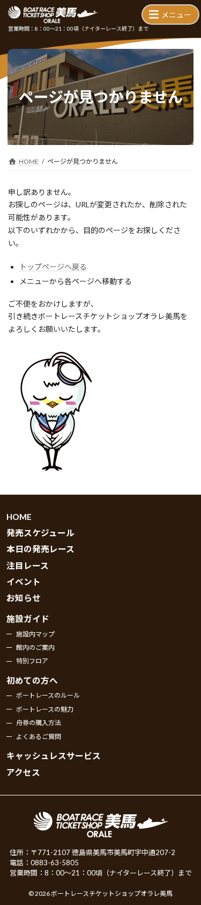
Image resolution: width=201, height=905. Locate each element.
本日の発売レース (40, 549)
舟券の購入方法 (38, 723)
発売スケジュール (40, 533)
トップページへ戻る (53, 266)
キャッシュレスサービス (53, 756)
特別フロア (32, 661)
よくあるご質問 (38, 737)
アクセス (23, 772)
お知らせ (23, 598)
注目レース (27, 565)
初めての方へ (32, 680)
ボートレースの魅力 (44, 709)
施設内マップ (35, 633)
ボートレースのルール (48, 695)
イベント (23, 582)
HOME (19, 517)
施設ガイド (27, 619)
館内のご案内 (35, 647)
